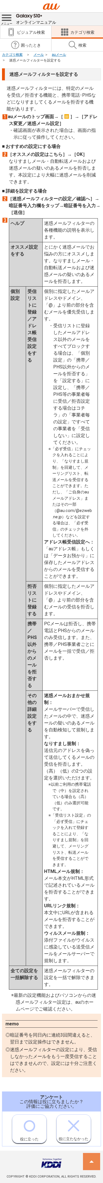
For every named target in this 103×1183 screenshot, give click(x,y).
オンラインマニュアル (36, 22)
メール (38, 55)
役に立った (29, 1139)
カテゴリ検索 (12, 55)
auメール (59, 55)
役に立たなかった (73, 1139)
